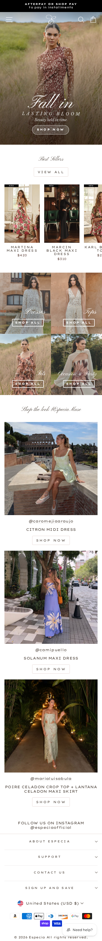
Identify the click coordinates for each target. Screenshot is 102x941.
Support (49, 857)
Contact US (49, 872)
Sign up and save (50, 888)
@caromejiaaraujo (51, 521)
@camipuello (51, 650)
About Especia (49, 841)
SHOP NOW (50, 130)
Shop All (28, 322)
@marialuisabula (50, 778)
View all (51, 172)
